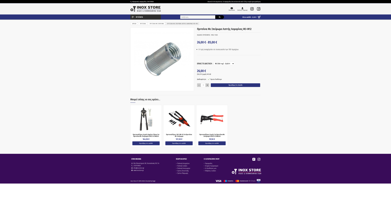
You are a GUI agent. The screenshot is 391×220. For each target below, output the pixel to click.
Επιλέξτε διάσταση (204, 63)
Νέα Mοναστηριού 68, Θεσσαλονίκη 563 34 (146, 163)
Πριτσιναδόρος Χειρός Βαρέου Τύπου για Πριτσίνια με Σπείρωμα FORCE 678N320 (146, 135)
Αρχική (134, 24)
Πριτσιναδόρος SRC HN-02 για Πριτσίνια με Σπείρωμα (179, 135)
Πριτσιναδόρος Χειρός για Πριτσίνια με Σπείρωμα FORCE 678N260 (212, 135)
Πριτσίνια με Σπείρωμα (157, 24)
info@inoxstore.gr (138, 168)
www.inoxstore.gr (138, 170)
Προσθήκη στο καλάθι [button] (146, 143)
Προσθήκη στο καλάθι (235, 85)
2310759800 (150, 2)
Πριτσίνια (143, 24)
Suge (153, 181)
